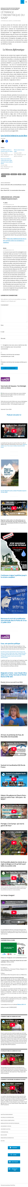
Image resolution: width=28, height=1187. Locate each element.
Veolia (3, 176)
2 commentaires (17, 20)
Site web (3, 338)
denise (4, 248)
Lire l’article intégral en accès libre (14, 135)
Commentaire (5, 305)
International (4, 1131)
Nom (2, 325)
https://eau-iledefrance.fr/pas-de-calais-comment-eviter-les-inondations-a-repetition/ (15, 240)
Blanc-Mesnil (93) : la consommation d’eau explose (13, 189)
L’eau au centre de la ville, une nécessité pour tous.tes (13, 183)
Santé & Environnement (7, 1114)
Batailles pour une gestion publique (10, 8)
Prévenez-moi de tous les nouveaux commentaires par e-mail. (10, 355)
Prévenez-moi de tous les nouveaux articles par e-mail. (14, 363)
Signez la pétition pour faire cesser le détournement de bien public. (14, 446)
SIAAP (20, 174)
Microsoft (13, 174)
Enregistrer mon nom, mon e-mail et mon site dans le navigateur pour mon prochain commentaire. (14, 346)
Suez (24, 174)
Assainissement (5, 174)
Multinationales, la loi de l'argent (10, 9)
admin (10, 20)
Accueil (3, 1140)
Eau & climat (4, 1134)
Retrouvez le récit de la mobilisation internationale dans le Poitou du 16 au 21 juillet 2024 (14, 620)
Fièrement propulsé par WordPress (8, 1185)
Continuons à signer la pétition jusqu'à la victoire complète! (14, 576)
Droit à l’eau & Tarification (7, 1120)
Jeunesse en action (5, 1129)
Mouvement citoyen (6, 1126)
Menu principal (26, 2)
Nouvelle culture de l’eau (7, 1117)
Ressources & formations (7, 1137)
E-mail (2, 331)
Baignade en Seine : (7, 673)
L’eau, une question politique (10, 643)
